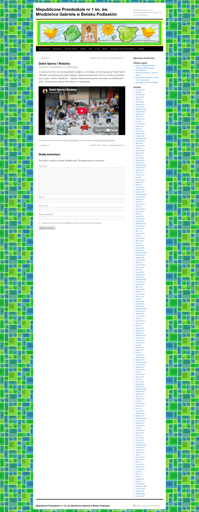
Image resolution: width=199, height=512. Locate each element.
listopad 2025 (140, 107)
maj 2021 (138, 236)
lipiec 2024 (139, 143)
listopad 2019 (140, 277)
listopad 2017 (140, 333)
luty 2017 (139, 352)
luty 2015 (139, 408)
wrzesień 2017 (140, 338)
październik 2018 (141, 308)
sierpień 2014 (140, 423)
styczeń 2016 (140, 381)
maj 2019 (138, 291)
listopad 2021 (140, 221)
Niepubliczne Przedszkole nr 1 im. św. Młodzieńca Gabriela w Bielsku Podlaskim (76, 11)
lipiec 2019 (139, 287)
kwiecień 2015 (140, 403)
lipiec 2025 (139, 116)
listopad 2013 (140, 442)
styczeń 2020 (140, 272)
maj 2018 (138, 318)
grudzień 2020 (140, 248)
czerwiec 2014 (140, 425)
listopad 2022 (140, 192)
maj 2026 (138, 92)
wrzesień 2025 (140, 111)
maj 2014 (138, 428)
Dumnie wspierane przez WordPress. (148, 506)
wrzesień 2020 (140, 255)
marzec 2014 (140, 433)
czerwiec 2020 (140, 260)
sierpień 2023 (140, 170)
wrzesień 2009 (140, 489)
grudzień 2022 (140, 189)
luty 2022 (139, 214)
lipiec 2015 (139, 396)
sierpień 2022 (140, 199)
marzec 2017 (140, 350)
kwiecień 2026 (140, 94)
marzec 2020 (140, 267)
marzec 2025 (140, 126)
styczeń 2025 (140, 131)
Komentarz (43, 166)
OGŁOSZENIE (141, 70)
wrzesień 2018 (140, 311)
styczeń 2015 (140, 411)
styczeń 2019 (140, 301)
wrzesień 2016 (140, 364)
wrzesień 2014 (140, 420)
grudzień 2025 (140, 104)
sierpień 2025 (140, 114)
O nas (97, 48)
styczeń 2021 (140, 245)
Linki (90, 48)
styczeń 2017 (140, 355)
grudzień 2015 (140, 384)
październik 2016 (141, 362)
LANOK (83, 48)
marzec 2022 (140, 211)
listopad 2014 (140, 416)
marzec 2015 (140, 406)
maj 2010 (138, 481)
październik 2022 (141, 194)
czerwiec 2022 (140, 204)
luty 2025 (139, 128)
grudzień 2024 (140, 133)
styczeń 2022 (140, 216)
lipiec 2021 (139, 231)
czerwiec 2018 (140, 316)
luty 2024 (139, 155)
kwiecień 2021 (140, 238)
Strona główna (44, 48)
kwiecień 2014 (140, 430)
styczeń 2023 (140, 187)
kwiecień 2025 (140, 124)
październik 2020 (141, 253)
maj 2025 (138, 121)
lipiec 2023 (139, 172)
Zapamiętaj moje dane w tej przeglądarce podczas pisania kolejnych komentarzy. (72, 223)
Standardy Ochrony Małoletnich (122, 48)
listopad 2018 (140, 306)
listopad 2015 (140, 386)
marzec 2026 (140, 97)
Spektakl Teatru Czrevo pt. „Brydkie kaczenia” (107, 58)
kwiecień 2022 (140, 209)
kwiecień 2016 (140, 374)
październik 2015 (141, 389)
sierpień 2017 (140, 340)
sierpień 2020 (140, 257)
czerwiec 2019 (140, 289)
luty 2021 (139, 243)
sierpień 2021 (140, 228)
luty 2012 (139, 474)
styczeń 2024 (140, 158)
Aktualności (57, 48)
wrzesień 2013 (140, 447)
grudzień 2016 (140, 357)
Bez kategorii (74, 140)
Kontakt (141, 48)
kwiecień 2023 (140, 180)
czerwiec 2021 (140, 233)
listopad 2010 (140, 479)
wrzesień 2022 (140, 197)
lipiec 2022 (139, 201)
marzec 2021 (140, 240)
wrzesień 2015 (140, 391)
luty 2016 (139, 379)
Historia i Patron (71, 48)
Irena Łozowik (73, 67)
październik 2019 (141, 279)
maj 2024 (138, 148)
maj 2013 (138, 454)
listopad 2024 (140, 136)
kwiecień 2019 (140, 294)
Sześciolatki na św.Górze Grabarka (147, 82)
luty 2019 (139, 299)
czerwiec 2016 (140, 369)
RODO (105, 48)
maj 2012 (138, 472)
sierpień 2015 (140, 394)
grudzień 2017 (140, 330)
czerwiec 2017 (140, 343)
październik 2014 (141, 418)
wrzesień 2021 (140, 226)
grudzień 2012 (140, 467)
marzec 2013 (140, 459)
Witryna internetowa (46, 214)
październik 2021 (141, 223)
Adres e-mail (44, 205)
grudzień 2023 (140, 160)
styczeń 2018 (140, 328)
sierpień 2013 (140, 450)
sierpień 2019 (140, 284)
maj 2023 (138, 177)
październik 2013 (141, 445)
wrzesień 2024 (140, 141)
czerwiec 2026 (140, 90)
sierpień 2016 (140, 367)
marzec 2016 (140, 377)
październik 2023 (141, 165)
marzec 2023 (140, 182)
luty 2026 (139, 99)
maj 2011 (138, 476)
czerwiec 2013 (140, 452)
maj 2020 (138, 262)
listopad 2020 (140, 250)
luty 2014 (139, 435)
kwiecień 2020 (140, 265)
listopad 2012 (140, 469)
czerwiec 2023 (140, 175)
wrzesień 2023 (140, 167)
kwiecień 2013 (140, 457)
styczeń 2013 (140, 464)
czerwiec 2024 (140, 145)
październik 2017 (141, 335)
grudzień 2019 (140, 274)
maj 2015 (138, 401)
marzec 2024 (140, 153)
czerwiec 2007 (140, 496)
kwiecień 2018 (140, 321)
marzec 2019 (140, 296)
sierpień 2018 (140, 313)
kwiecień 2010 (140, 484)
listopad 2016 (140, 360)
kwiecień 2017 (140, 347)
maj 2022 (138, 206)
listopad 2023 (140, 163)
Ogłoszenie (44, 58)
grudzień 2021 (140, 218)
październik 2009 (141, 486)
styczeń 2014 (140, 437)
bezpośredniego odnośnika (104, 140)
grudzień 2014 (140, 413)
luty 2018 (139, 326)
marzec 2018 (140, 323)
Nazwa (42, 197)
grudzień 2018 (140, 304)
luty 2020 (139, 270)
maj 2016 (138, 372)
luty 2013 (139, 462)
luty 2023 (139, 184)
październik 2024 (141, 138)
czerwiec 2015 (140, 399)
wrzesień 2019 (140, 282)
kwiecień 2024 (140, 150)
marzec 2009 (140, 491)
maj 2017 (138, 345)
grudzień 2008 (140, 493)
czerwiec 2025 (140, 119)
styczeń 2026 (140, 102)
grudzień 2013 (140, 440)
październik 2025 (141, 109)
